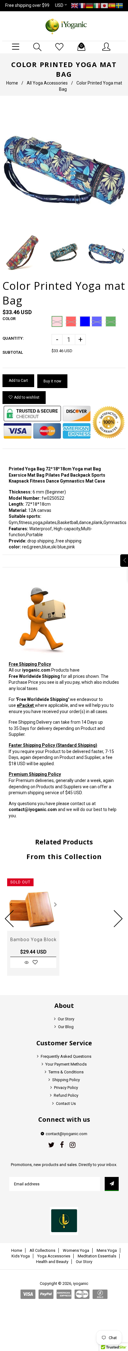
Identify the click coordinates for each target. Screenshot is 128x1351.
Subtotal (12, 352)
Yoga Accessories (53, 1256)
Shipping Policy (66, 1079)
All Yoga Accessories (47, 82)
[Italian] (97, 5)
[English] (74, 5)
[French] (82, 5)
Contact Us (66, 1103)
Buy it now (52, 381)
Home (12, 82)
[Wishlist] (59, 47)
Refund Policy (66, 1095)
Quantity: (13, 338)
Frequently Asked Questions (66, 1056)
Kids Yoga (20, 1256)
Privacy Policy (66, 1087)
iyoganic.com (36, 670)
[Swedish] (119, 5)
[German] (89, 5)
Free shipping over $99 (27, 5)
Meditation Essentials (97, 1256)
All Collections (42, 1250)
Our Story (66, 1019)
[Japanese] (104, 5)
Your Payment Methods (66, 1064)
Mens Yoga (107, 1250)
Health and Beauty (52, 1261)
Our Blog (66, 1026)
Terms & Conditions (66, 1072)
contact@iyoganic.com (33, 809)
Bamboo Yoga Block (33, 939)
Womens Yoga (76, 1250)
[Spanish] (112, 5)
